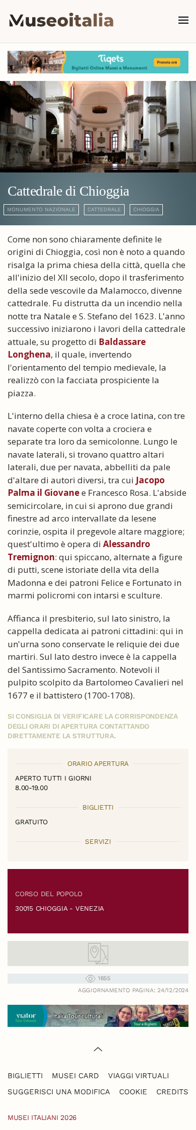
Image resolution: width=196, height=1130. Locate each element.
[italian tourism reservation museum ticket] (98, 62)
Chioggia (146, 209)
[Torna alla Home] (61, 20)
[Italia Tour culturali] (98, 1015)
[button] (183, 20)
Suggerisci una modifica (59, 1091)
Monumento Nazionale (41, 209)
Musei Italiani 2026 (42, 1117)
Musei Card (75, 1075)
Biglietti (25, 1075)
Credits (172, 1091)
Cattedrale (104, 209)
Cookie (133, 1091)
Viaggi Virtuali (138, 1075)
